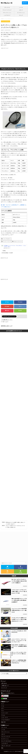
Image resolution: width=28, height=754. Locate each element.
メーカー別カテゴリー (14, 670)
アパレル (3, 715)
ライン (2, 710)
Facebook (20, 568)
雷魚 (2, 748)
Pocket (7, 310)
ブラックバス (7, 7)
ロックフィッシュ (5, 738)
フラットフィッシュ (7, 12)
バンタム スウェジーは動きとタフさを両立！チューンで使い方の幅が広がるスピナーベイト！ (19, 619)
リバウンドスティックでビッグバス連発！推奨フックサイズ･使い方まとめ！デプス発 (19, 591)
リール (2, 706)
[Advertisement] (11, 57)
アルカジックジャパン (18, 241)
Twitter (7, 568)
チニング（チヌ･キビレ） (6, 741)
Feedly (20, 572)
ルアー (2, 708)
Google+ (8, 306)
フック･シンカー (4, 712)
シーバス (3, 729)
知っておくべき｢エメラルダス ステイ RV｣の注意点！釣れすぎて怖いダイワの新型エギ (19, 581)
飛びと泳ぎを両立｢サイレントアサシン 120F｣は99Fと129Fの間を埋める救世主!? (19, 600)
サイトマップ (4, 687)
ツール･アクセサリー (7, 238)
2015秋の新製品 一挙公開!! (7, 252)
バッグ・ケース (4, 717)
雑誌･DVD (3, 722)
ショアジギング (7, 15)
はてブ (20, 306)
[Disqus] (14, 467)
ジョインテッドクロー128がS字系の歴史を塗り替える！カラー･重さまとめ (19, 610)
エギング (3, 734)
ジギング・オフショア (5, 745)
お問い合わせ (4, 683)
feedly (20, 310)
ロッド (2, 703)
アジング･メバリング (7, 10)
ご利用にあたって (5, 685)
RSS (7, 572)
